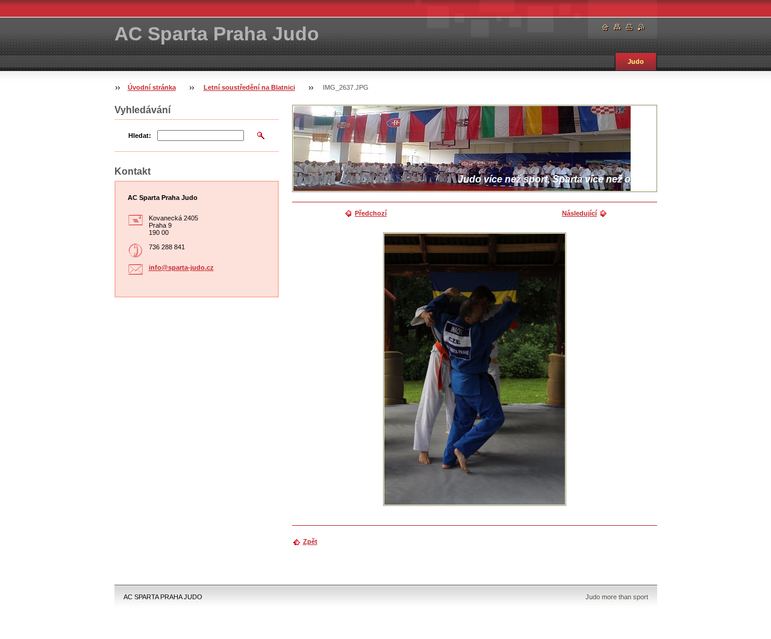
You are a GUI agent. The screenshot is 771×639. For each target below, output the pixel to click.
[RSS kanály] (641, 27)
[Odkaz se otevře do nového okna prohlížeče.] (474, 369)
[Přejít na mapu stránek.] (617, 27)
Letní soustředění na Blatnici (249, 87)
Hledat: (139, 135)
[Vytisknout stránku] (629, 27)
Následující (579, 213)
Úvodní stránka (152, 87)
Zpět (310, 541)
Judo (636, 61)
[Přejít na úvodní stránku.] (605, 27)
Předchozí (371, 213)
